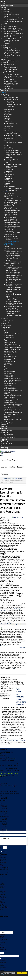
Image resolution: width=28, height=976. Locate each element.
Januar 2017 (7, 118)
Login (3, 445)
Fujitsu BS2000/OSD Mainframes (13, 33)
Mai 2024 (6, 173)
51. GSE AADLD (8, 231)
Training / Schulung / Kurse (11, 61)
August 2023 (8, 161)
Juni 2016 (7, 120)
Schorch (6, 368)
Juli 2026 (6, 185)
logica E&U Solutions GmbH (12, 349)
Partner (3, 425)
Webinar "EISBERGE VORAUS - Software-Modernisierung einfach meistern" (13, 263)
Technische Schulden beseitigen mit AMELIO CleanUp (7, 780)
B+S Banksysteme (9, 371)
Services (3, 59)
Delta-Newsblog (3, 924)
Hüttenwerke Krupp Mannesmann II (10, 362)
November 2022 (9, 149)
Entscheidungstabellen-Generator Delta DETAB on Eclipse (12, 55)
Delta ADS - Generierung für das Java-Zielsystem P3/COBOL (14, 166)
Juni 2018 (7, 111)
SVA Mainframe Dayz (10, 216)
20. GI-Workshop (9, 193)
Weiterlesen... (4, 646)
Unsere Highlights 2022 (12, 159)
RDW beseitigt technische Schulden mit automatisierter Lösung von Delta (12, 395)
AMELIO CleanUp (9, 79)
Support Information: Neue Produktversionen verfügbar (14, 136)
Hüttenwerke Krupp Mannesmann (10, 358)
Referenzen (6, 327)
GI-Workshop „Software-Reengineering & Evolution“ (12, 203)
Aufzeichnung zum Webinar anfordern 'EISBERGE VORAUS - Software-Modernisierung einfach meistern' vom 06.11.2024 (14, 270)
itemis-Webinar (8, 229)
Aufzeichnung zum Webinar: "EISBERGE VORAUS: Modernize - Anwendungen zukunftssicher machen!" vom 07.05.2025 (14, 310)
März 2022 (7, 140)
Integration (6, 11)
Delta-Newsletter (3, 919)
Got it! (22, 972)
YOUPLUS (7, 416)
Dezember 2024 (8, 176)
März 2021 (7, 128)
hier (14, 669)
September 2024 (9, 175)
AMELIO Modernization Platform (12, 28)
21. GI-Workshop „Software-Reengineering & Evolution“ (12, 209)
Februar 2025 (8, 178)
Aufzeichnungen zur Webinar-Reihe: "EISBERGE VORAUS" (13, 294)
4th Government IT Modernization (9, 206)
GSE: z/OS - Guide (9, 195)
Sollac (6, 370)
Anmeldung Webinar (12, 236)
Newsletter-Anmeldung (11, 97)
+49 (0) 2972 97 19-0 (2, 879)
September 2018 (9, 109)
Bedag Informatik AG (10, 351)
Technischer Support (9, 64)
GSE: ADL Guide (8, 198)
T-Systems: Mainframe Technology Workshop (11, 213)
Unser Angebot (6, 5)
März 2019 (7, 96)
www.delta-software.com (4, 911)
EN (2, 455)
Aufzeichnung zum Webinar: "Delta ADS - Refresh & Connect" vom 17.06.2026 (14, 253)
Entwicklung (6, 9)
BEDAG (9, 786)
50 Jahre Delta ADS (9, 42)
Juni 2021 (7, 130)
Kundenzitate (7, 325)
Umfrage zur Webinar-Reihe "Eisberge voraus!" (14, 316)
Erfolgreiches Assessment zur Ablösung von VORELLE (13, 413)
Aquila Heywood (9, 373)
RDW (5, 366)
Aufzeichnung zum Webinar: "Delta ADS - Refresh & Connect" (14, 258)
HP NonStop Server (10, 35)
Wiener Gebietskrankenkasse (12, 347)
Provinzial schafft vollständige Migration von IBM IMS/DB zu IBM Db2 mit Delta (13, 405)
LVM (5, 339)
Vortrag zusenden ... (11, 228)
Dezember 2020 (8, 127)
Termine (5, 192)
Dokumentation (7, 73)
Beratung (5, 62)
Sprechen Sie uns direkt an (8, 739)
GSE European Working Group (13, 200)
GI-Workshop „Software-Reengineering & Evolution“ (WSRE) (11, 243)
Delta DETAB (6, 47)
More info (2, 974)
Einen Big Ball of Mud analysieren (11, 624)
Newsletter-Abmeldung (12, 99)
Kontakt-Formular (6, 431)
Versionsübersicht (6, 442)
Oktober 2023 (8, 163)
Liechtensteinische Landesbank (13, 334)
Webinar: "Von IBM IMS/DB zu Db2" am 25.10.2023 (13, 233)
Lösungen (4, 8)
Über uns (4, 90)
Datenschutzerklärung (8, 437)
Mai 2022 (6, 145)
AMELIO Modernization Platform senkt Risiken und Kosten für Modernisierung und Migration (14, 153)
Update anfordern (8, 443)
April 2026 (7, 183)
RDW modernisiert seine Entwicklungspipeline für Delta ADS (13, 419)
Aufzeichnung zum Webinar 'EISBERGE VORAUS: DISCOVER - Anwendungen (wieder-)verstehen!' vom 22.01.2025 (14, 287)
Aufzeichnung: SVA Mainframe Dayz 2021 (12, 218)
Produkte (4, 25)
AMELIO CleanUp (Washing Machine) (13, 30)
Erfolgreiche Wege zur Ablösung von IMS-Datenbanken (13, 19)
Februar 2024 (8, 171)
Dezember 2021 (8, 139)
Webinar (6, 246)
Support (3, 439)
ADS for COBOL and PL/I (10, 38)
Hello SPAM (10, 106)
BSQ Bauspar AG (9, 335)
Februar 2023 (8, 157)
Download (22, 647)
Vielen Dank (10, 103)
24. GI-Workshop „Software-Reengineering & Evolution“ (12, 221)
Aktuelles (4, 92)
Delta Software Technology (12, 74)
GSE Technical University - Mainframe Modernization (12, 225)
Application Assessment (10, 66)
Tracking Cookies (8, 434)
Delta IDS (5, 45)
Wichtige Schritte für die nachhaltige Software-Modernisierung (11, 69)
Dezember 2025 (8, 181)
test (8, 108)
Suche (3, 3)
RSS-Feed (5, 318)
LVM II (6, 341)
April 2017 (7, 116)
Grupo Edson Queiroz (10, 356)
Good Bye (10, 101)
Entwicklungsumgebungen (12, 40)
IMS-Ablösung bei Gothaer (8, 764)
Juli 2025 (6, 180)
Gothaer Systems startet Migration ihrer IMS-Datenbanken (11, 383)
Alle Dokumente (9, 88)
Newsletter (6, 94)
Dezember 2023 (8, 169)
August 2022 (8, 147)
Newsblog (6, 322)
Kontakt (3, 428)
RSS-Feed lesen (8, 320)
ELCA (5, 330)
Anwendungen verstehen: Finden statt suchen (13, 132)
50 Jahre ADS (8, 44)
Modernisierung (7, 13)
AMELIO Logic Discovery (10, 26)
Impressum (4, 432)
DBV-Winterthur (9, 337)
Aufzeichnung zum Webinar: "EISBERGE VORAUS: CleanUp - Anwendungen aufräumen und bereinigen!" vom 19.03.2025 (14, 301)
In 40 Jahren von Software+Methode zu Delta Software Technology (14, 188)
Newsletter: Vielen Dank (14, 104)
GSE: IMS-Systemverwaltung (12, 197)
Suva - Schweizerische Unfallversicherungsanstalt (12, 345)
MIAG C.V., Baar (8, 365)
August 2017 (8, 115)
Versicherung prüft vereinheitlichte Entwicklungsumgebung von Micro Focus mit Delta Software (13, 377)
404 (5, 436)
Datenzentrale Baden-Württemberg (10, 353)
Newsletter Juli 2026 (6, 762)
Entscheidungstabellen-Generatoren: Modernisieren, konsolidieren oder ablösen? (12, 50)
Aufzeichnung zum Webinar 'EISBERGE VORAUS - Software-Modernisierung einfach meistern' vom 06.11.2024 (14, 279)
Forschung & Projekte (7, 423)
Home (2, 1)
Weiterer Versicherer (10, 342)
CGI (5, 329)
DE (2, 454)
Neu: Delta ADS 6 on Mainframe (11, 124)
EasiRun (6, 332)
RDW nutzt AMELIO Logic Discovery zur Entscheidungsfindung (11, 400)
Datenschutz (12, 872)
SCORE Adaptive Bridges (10, 32)
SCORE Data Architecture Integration (13, 37)
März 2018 (7, 113)
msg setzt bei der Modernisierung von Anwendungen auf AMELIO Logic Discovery (13, 389)
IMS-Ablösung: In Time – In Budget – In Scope (12, 410)
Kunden (3, 324)
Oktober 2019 (8, 121)
